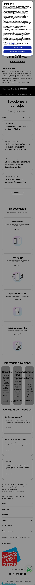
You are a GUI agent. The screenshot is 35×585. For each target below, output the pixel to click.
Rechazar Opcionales (17, 51)
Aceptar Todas (17, 47)
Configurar (17, 55)
